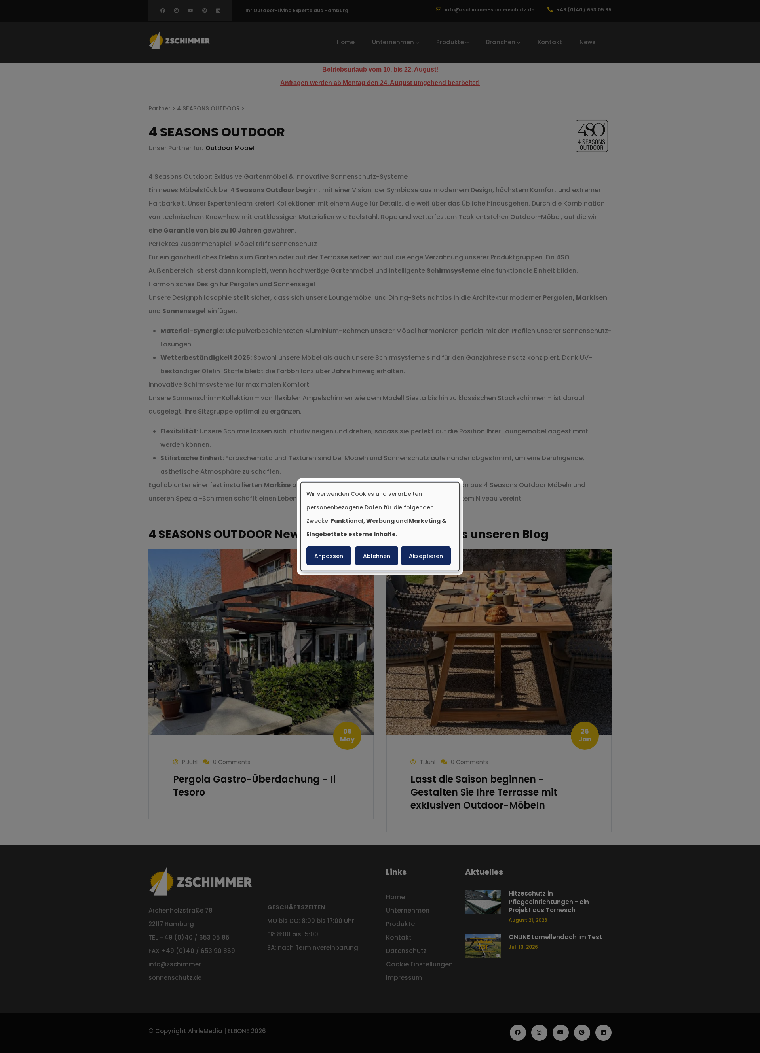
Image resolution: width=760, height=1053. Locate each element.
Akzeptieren (426, 556)
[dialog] (380, 526)
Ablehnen (376, 556)
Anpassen (328, 556)
